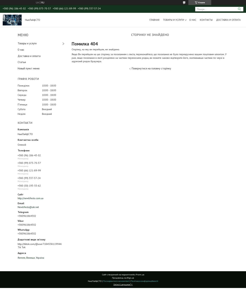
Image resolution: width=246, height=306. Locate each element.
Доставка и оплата (228, 19)
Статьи (22, 62)
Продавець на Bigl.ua (123, 277)
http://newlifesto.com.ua (30, 198)
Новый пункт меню (29, 68)
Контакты (206, 19)
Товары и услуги (173, 19)
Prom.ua (140, 274)
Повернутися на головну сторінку (151, 68)
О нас (192, 19)
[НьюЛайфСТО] (12, 19)
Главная (154, 19)
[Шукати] (239, 9)
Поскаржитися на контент (116, 281)
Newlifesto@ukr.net (28, 207)
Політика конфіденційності (144, 281)
